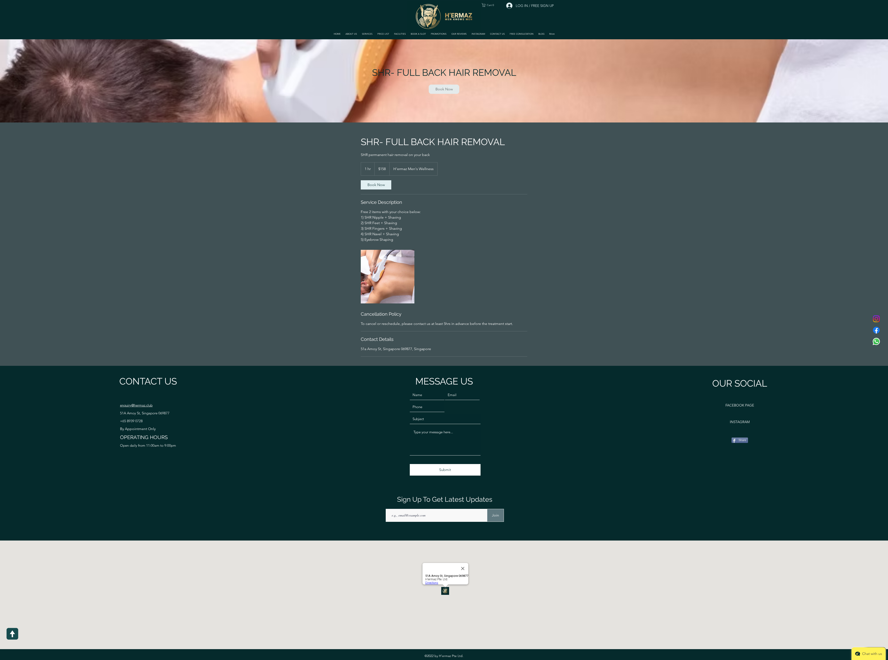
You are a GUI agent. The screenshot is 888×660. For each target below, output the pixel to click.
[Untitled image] (387, 276)
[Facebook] (876, 330)
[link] (444, 89)
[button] (367, 34)
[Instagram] (876, 318)
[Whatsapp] (876, 341)
